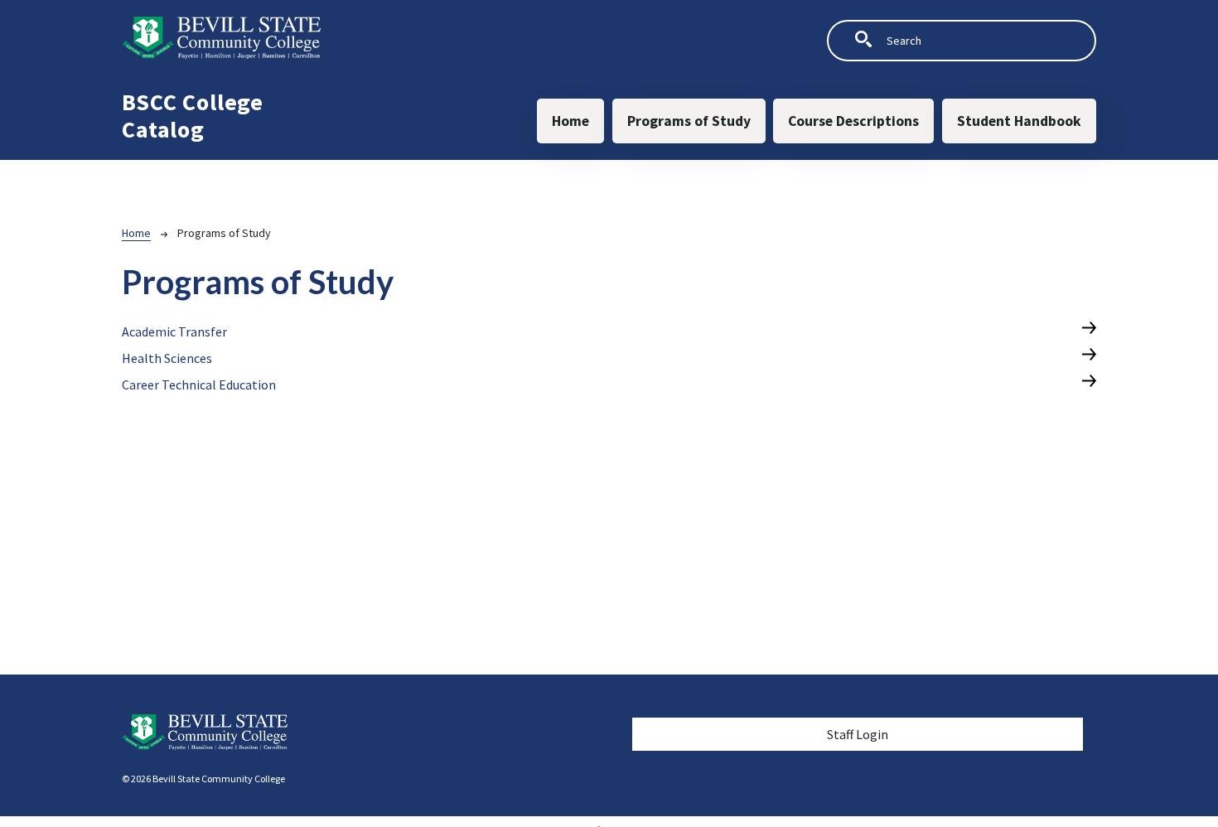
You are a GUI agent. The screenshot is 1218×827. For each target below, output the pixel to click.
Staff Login (857, 734)
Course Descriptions (853, 121)
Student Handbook (1019, 121)
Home (570, 121)
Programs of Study (689, 121)
